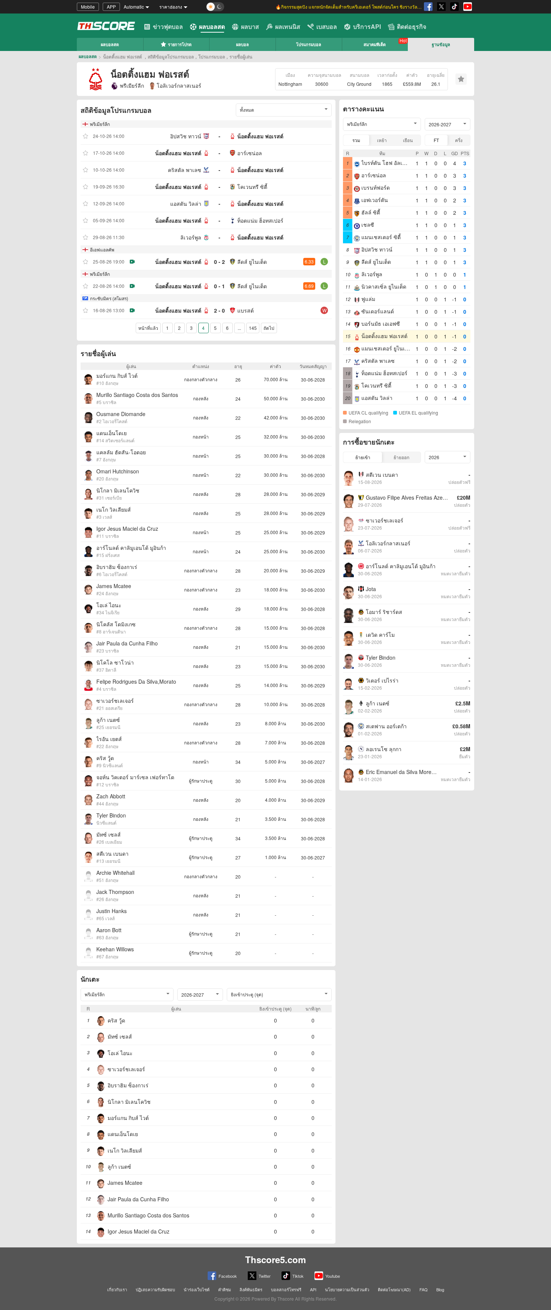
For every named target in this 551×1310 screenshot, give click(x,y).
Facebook (228, 1276)
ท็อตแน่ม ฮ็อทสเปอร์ (260, 220)
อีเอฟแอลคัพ (102, 249)
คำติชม (224, 1289)
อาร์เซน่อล (249, 153)
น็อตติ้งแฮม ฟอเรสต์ (260, 136)
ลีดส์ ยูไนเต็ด (252, 261)
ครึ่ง (459, 140)
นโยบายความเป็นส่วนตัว (347, 1289)
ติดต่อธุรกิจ (411, 26)
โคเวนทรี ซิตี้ (252, 186)
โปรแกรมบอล (308, 44)
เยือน (408, 140)
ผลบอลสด (212, 26)
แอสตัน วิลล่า (185, 203)
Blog (440, 1289)
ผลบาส (250, 26)
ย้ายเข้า (362, 457)
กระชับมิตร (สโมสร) (109, 298)
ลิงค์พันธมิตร (251, 1289)
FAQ (423, 1289)
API (313, 1289)
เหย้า (382, 140)
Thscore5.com (275, 1259)
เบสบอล (326, 26)
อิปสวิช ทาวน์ (185, 136)
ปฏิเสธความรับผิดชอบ (155, 1289)
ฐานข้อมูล (441, 44)
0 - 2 (219, 261)
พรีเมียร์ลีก (132, 85)
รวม (356, 140)
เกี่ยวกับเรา (117, 1289)
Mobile (88, 6)
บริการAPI (367, 26)
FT (436, 140)
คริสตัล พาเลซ (184, 170)
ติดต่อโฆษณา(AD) (394, 1289)
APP (111, 6)
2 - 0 (219, 310)
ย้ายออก (401, 457)
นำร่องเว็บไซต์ (197, 1289)
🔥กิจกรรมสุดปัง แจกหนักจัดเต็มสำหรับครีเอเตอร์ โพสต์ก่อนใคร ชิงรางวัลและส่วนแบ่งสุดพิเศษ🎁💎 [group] (349, 6)
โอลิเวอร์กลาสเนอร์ (179, 85)
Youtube (332, 1276)
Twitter (265, 1276)
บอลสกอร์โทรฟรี (286, 1289)
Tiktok (298, 1276)
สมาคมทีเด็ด (375, 44)
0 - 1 (219, 286)
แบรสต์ (245, 310)
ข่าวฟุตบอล (168, 26)
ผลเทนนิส (287, 26)
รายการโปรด (180, 44)
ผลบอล (242, 44)
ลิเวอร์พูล (190, 237)
